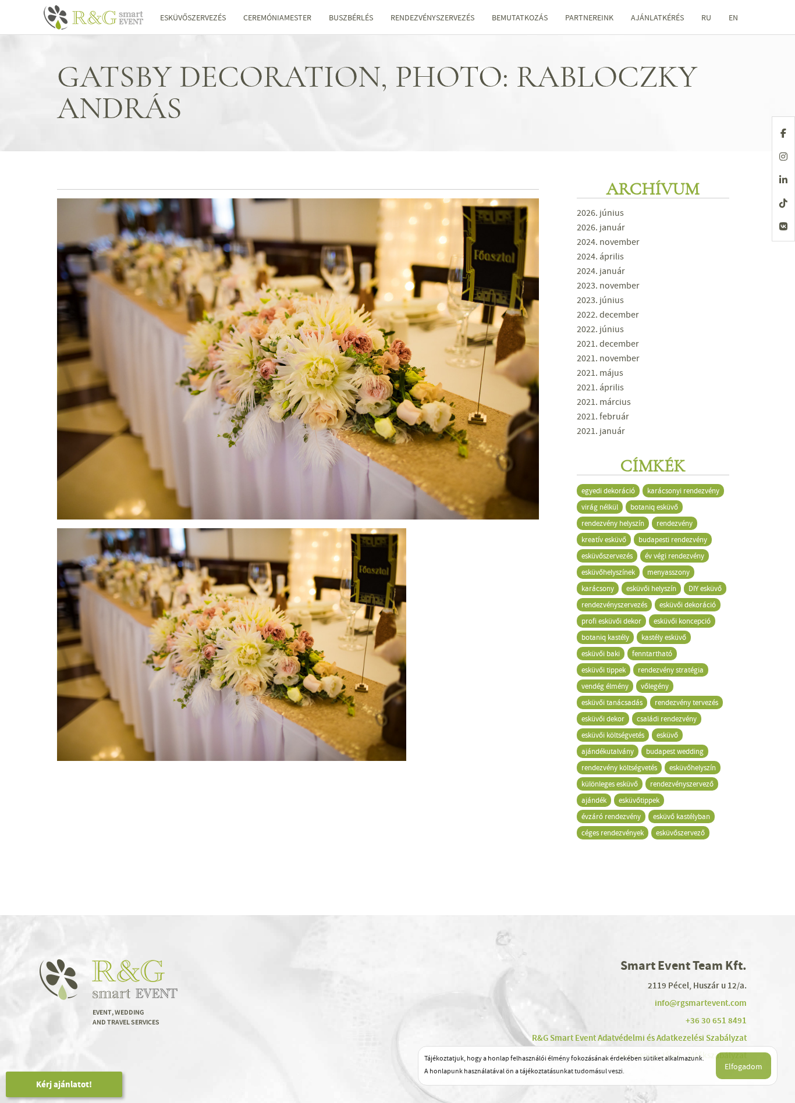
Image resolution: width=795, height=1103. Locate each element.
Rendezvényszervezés (432, 17)
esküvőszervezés (607, 556)
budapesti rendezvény (672, 540)
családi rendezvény (667, 719)
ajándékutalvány (607, 751)
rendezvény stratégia (671, 670)
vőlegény (655, 686)
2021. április (600, 387)
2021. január (601, 431)
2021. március (604, 402)
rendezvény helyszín (612, 523)
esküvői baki (600, 654)
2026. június (600, 213)
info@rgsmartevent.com (701, 1003)
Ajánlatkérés (657, 17)
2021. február (603, 416)
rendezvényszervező (682, 784)
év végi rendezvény (674, 556)
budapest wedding (675, 751)
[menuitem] (706, 17)
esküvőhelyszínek (608, 572)
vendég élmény (605, 686)
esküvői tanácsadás (612, 702)
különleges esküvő (609, 784)
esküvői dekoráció (687, 605)
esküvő (667, 735)
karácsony (597, 588)
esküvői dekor (602, 719)
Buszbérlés (351, 17)
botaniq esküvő (654, 507)
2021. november (608, 358)
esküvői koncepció (682, 621)
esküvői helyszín (651, 588)
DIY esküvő (705, 588)
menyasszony (668, 572)
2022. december (608, 315)
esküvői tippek (603, 670)
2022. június (600, 329)
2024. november (608, 242)
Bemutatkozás (520, 17)
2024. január (601, 271)
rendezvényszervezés (614, 605)
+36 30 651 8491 (716, 1020)
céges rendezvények (612, 833)
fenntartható (652, 654)
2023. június (600, 300)
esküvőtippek (639, 800)
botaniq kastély (605, 637)
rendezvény (674, 523)
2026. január (601, 227)
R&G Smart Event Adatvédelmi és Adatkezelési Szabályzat (639, 1038)
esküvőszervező (680, 833)
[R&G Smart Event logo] (99, 17)
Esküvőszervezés (193, 17)
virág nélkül (599, 507)
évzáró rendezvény (611, 816)
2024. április (600, 256)
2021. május (600, 373)
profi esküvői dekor (611, 621)
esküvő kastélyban (681, 816)
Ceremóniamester (277, 17)
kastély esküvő (663, 637)
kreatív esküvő (603, 540)
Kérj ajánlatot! (64, 1084)
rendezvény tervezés (686, 702)
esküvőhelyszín (692, 768)
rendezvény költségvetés (619, 768)
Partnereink (589, 17)
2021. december (608, 344)
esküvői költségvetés (612, 735)
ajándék (593, 800)
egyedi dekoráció (608, 491)
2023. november (608, 285)
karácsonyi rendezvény (683, 491)
